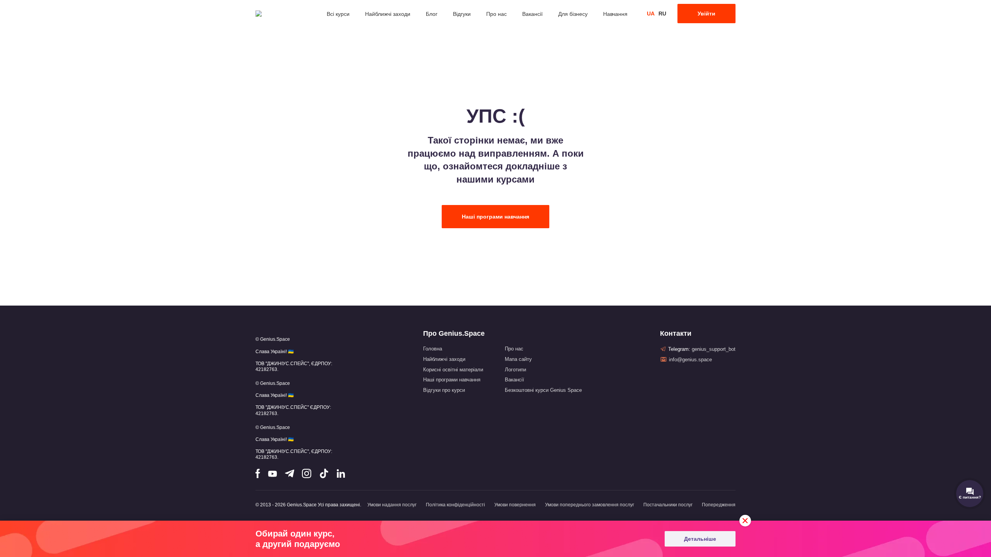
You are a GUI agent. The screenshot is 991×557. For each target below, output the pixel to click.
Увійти (706, 13)
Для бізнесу (573, 14)
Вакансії (532, 14)
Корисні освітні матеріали (453, 369)
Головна (432, 349)
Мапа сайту (518, 359)
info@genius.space (690, 359)
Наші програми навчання (495, 217)
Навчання (615, 14)
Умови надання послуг (392, 504)
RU (662, 13)
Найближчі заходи (387, 14)
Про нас (496, 14)
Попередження (719, 504)
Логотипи (515, 369)
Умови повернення (515, 504)
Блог (431, 14)
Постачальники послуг (668, 504)
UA (651, 13)
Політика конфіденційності (455, 504)
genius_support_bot (714, 349)
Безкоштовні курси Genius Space (543, 390)
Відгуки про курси (444, 390)
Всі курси (338, 14)
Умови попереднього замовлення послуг (589, 504)
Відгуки (462, 14)
